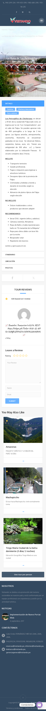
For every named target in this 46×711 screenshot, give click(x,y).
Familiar (10, 109)
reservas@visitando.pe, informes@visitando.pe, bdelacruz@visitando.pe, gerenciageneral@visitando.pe (25, 649)
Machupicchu (12, 497)
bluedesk (34, 703)
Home (4, 29)
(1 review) (24, 65)
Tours (11, 29)
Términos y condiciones (14, 708)
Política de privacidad (32, 708)
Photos (9, 268)
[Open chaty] (39, 705)
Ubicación (10, 261)
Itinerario (10, 254)
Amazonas (11, 446)
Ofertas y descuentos (26, 109)
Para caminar (12, 113)
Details (8, 103)
